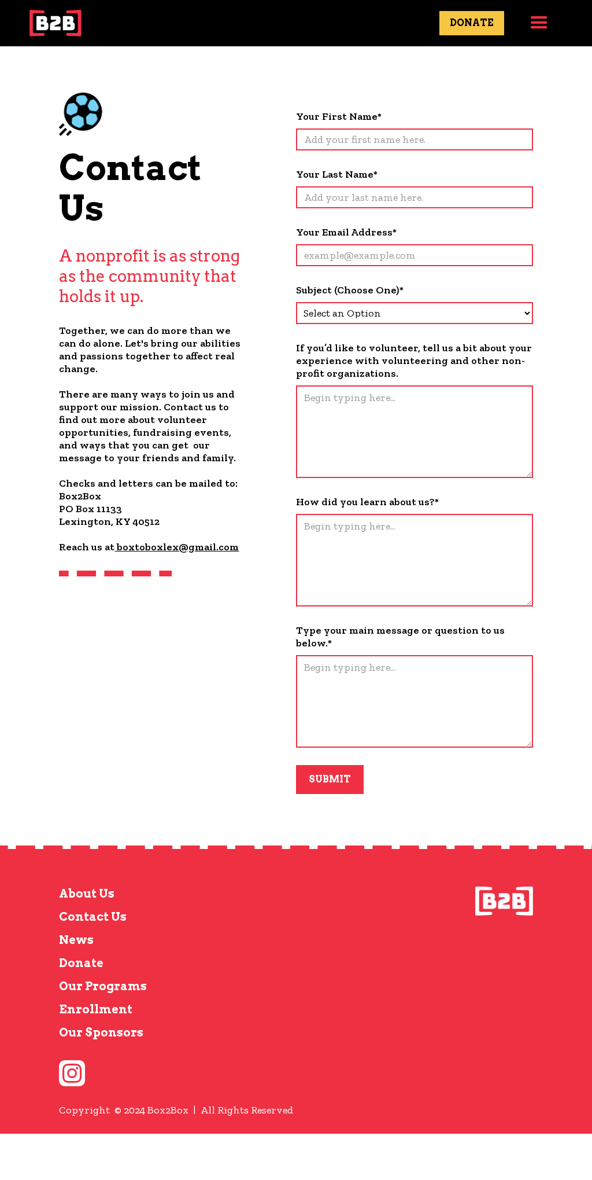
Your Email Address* (346, 232)
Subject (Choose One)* (350, 290)
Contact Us (93, 917)
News (76, 940)
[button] (539, 23)
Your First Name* (339, 116)
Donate (81, 963)
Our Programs (103, 986)
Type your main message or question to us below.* (400, 636)
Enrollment (95, 1009)
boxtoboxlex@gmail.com (176, 547)
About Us (86, 893)
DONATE (472, 22)
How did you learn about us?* (367, 501)
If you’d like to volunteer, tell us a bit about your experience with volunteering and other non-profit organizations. (414, 360)
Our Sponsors (101, 1032)
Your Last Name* (337, 174)
